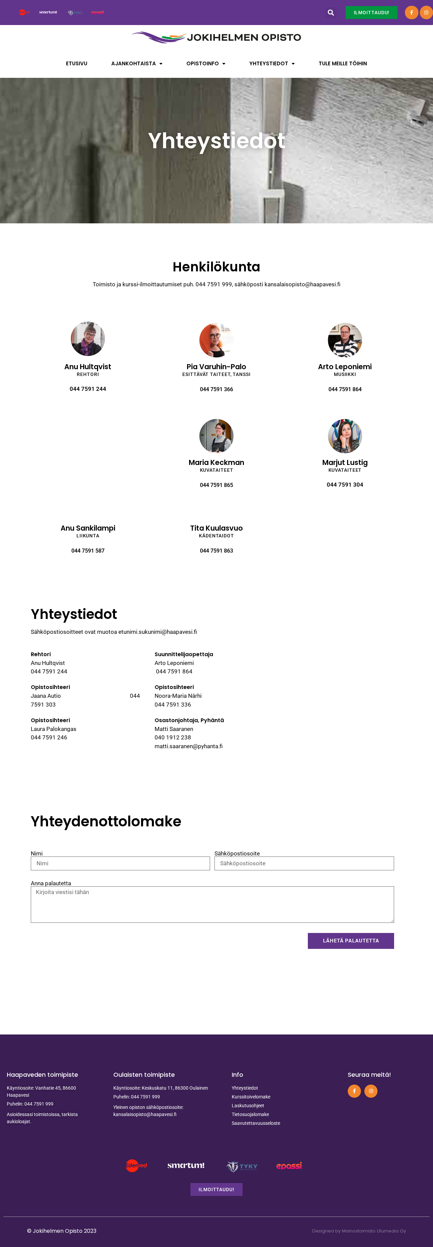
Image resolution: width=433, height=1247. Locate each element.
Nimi (37, 853)
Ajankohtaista (133, 63)
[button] (331, 12)
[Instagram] (426, 12)
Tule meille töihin (343, 63)
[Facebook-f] (411, 12)
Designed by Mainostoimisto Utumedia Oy (359, 1231)
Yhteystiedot (268, 63)
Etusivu (76, 63)
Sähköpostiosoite (237, 853)
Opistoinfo (202, 63)
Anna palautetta (51, 883)
